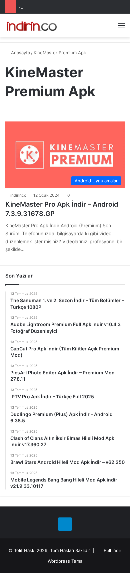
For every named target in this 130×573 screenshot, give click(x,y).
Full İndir (112, 550)
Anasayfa (20, 52)
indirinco (18, 195)
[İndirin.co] (31, 25)
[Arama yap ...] (110, 27)
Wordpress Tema (65, 561)
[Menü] (121, 27)
